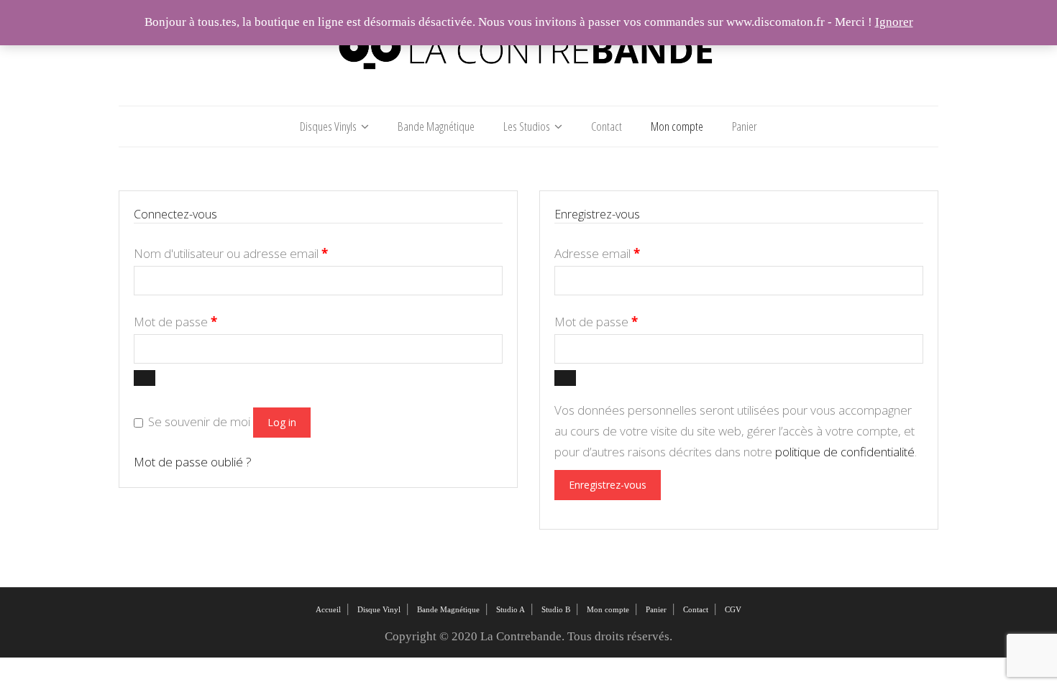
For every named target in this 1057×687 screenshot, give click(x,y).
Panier (744, 126)
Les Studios (526, 126)
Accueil (328, 609)
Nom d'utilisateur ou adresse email (231, 253)
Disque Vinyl (379, 609)
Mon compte (677, 126)
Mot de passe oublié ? (193, 461)
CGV (733, 609)
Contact (606, 126)
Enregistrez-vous (607, 485)
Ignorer (894, 22)
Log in (281, 422)
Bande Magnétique (436, 126)
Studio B (555, 609)
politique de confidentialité (845, 451)
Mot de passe (175, 321)
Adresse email (597, 253)
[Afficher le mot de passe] (144, 378)
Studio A (510, 609)
